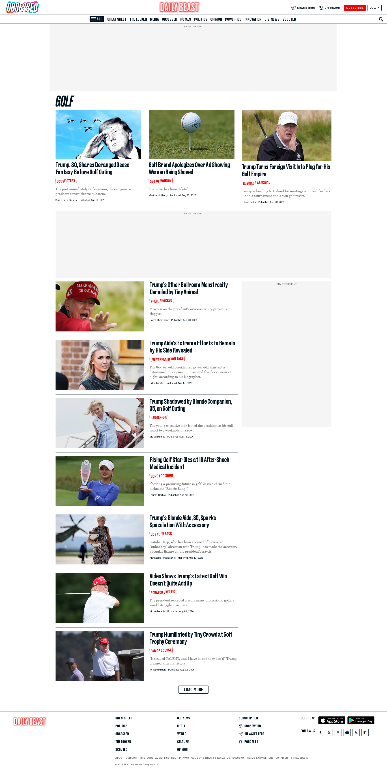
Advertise (162, 757)
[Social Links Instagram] (338, 733)
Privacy (184, 757)
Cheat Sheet (117, 19)
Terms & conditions (259, 757)
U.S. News (271, 19)
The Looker (138, 19)
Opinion (216, 19)
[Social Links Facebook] (320, 733)
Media (154, 19)
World (181, 734)
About (119, 757)
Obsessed (169, 19)
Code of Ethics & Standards (210, 757)
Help (174, 757)
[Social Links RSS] (356, 733)
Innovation (253, 19)
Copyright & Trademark (291, 757)
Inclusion (238, 757)
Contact (132, 757)
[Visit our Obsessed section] (36, 8)
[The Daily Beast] (179, 8)
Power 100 (233, 19)
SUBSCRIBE (354, 7)
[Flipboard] (364, 733)
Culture (183, 742)
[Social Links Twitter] (329, 733)
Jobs (150, 757)
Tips (142, 757)
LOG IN (375, 7)
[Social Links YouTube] (347, 733)
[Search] (381, 19)
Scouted (289, 19)
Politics (200, 19)
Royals (185, 19)
